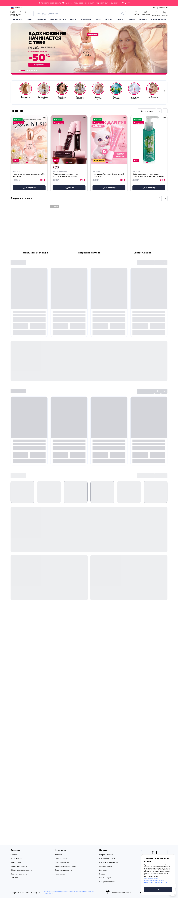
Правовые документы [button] (19, 874)
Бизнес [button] (121, 19)
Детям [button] (108, 19)
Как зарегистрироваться (108, 862)
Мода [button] (73, 19)
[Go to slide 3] (109, 162)
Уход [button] (29, 19)
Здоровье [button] (86, 19)
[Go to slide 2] (108, 162)
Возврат (102, 874)
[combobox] (77, 13)
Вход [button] (154, 8)
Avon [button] (132, 19)
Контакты (14, 877)
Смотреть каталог (62, 858)
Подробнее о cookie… (151, 878)
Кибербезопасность (107, 882)
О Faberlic (14, 855)
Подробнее (127, 3)
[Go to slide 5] (31, 162)
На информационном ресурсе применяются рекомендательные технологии (69, 893)
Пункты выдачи (105, 878)
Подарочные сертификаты (122, 893)
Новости (58, 855)
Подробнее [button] (69, 188)
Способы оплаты (105, 866)
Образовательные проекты (21, 870)
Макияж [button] (41, 19)
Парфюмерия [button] (58, 19)
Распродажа (158, 19)
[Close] (137, 2)
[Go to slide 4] (70, 162)
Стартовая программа (63, 870)
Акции (143, 19)
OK (158, 889)
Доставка (103, 870)
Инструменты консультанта (65, 866)
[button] (89, 3)
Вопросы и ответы (106, 855)
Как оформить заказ (107, 858)
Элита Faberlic (16, 862)
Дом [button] (98, 19)
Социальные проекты (19, 866)
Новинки (17, 19)
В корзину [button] (31, 188)
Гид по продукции (62, 862)
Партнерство (60, 874)
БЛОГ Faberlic (16, 858)
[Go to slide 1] (27, 162)
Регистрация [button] (163, 8)
